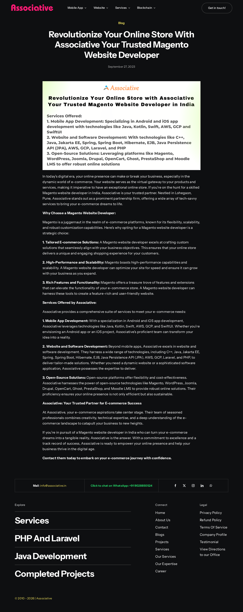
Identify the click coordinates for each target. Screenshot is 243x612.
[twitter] (184, 485)
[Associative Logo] (32, 6)
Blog (121, 23)
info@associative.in (53, 485)
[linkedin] (202, 485)
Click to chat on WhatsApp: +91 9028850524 (121, 485)
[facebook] (175, 485)
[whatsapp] (211, 485)
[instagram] (193, 485)
